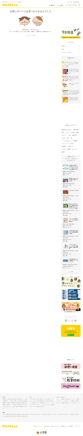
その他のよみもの (40, 406)
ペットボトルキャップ (67, 140)
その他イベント (76, 402)
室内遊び (5, 399)
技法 (63, 132)
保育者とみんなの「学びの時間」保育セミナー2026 (73, 180)
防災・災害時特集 (7, 414)
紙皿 (77, 132)
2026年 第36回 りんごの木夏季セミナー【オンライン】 (73, 260)
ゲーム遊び (24, 399)
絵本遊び (25, 401)
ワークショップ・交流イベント (63, 401)
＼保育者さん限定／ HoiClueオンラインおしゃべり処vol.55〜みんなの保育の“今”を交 (73, 167)
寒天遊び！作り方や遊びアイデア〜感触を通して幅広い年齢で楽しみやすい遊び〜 (74, 98)
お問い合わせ (47, 426)
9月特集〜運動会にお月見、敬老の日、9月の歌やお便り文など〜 (27, 414)
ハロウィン (64, 135)
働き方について (36, 402)
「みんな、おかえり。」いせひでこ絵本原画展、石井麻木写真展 (73, 246)
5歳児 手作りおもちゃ (67, 129)
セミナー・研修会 (60, 399)
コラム (35, 401)
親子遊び (20, 404)
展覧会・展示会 (75, 401)
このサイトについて (38, 426)
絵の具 (73, 132)
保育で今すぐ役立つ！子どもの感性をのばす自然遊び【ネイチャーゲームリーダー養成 (73, 206)
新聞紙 (75, 140)
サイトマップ (78, 426)
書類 (41, 401)
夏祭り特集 (25, 416)
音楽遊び (13, 402)
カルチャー (32, 406)
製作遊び (14, 399)
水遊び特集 (19, 416)
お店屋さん (64, 146)
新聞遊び (5, 401)
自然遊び (19, 399)
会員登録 (63, 426)
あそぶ (63, 46)
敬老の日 (74, 135)
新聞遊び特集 (13, 416)
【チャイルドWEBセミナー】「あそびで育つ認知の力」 (73, 220)
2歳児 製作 (76, 129)
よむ (63, 49)
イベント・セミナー (67, 52)
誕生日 (63, 151)
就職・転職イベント (67, 402)
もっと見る (70, 271)
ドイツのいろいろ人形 (73, 190)
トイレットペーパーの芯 (67, 143)
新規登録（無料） (76, 2)
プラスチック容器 (66, 149)
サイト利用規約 (69, 426)
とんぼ (63, 138)
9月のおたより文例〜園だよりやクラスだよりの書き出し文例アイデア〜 (74, 63)
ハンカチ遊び (14, 404)
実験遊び (23, 402)
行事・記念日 (46, 401)
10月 (68, 138)
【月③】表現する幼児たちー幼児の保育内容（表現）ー (73, 232)
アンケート (48, 402)
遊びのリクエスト (55, 426)
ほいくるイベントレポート (40, 404)
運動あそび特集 (74, 414)
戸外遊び (10, 399)
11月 (70, 135)
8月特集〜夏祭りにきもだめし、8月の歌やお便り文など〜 (56, 414)
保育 (38, 401)
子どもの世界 (47, 399)
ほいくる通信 (51, 404)
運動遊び (5, 402)
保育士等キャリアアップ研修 (72, 399)
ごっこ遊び (10, 401)
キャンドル (74, 149)
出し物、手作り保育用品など (18, 406)
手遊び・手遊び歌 (18, 401)
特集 (4, 412)
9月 (71, 138)
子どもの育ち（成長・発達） (36, 399)
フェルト (67, 132)
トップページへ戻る (30, 35)
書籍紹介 (42, 402)
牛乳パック (71, 146)
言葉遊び (18, 402)
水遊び (9, 402)
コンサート (58, 402)
